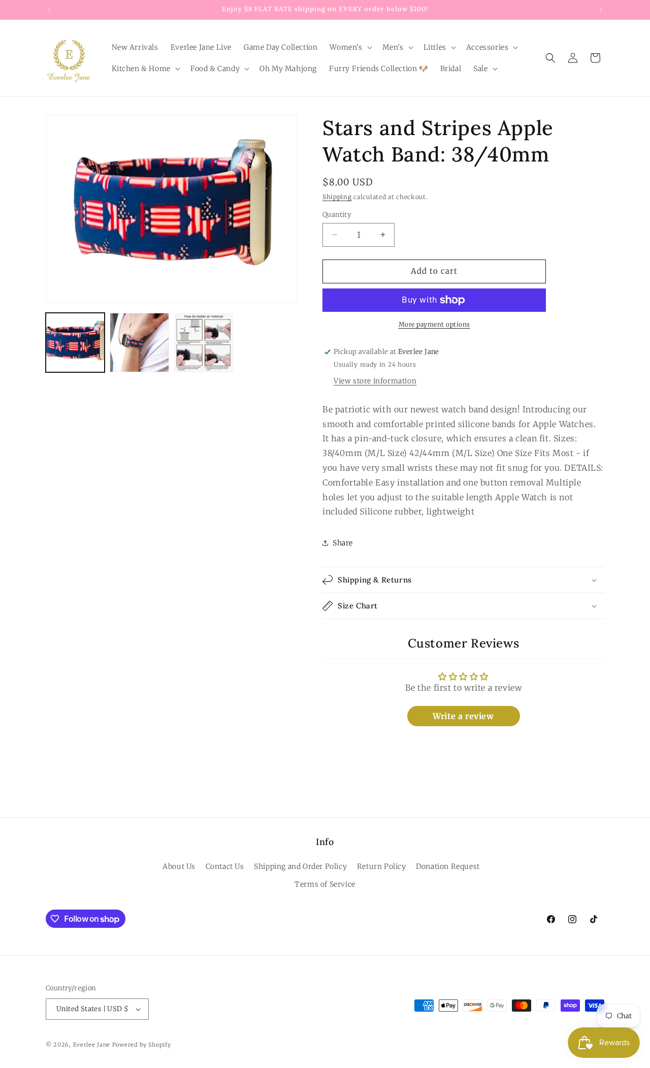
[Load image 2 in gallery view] (139, 342)
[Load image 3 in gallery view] (203, 342)
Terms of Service (325, 884)
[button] (349, 47)
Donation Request (448, 866)
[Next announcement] (601, 9)
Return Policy (381, 866)
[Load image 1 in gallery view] (75, 342)
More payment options (434, 324)
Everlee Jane (91, 1044)
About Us (179, 866)
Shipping (337, 197)
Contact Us (225, 866)
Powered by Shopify (141, 1044)
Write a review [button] (463, 716)
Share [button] (343, 542)
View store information (375, 380)
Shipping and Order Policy (300, 866)
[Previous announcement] (49, 9)
